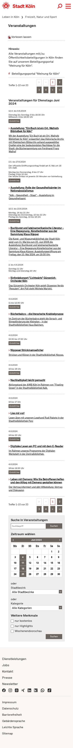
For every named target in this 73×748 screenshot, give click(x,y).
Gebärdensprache (13, 721)
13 (37, 562)
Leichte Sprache (12, 727)
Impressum (9, 702)
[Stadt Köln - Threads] (16, 690)
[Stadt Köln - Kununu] (36, 690)
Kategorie (17, 601)
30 (58, 574)
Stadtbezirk (18, 586)
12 (30, 562)
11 (23, 562)
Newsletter (10, 684)
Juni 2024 (36, 539)
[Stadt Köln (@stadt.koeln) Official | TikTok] (49, 690)
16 (58, 562)
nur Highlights (24, 626)
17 (15, 568)
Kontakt (7, 671)
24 (15, 574)
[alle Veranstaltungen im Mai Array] (13, 540)
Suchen (54, 525)
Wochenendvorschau (28, 631)
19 (30, 568)
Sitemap (7, 733)
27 (37, 574)
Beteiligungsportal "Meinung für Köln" (36, 74)
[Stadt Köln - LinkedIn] (29, 690)
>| (60, 89)
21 (45, 568)
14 (45, 562)
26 (30, 574)
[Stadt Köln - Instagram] (10, 690)
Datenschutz (10, 708)
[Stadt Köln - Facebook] (4, 690)
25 (23, 574)
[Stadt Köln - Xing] (23, 690)
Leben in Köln (10, 17)
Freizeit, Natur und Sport (41, 17)
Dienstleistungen (14, 659)
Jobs (5, 665)
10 (15, 562)
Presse (7, 678)
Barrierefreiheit (12, 715)
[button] (68, 6)
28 (45, 574)
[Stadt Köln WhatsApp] (42, 690)
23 (58, 568)
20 (37, 568)
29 (51, 574)
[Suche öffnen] (60, 6)
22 (51, 568)
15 (51, 562)
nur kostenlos (23, 620)
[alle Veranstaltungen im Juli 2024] (60, 540)
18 (23, 568)
